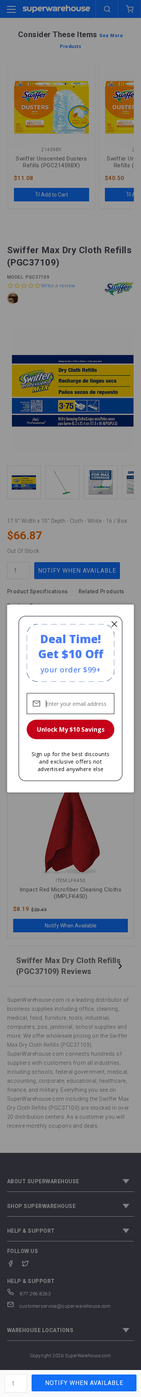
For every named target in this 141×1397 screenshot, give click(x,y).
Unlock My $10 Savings (71, 729)
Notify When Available (84, 1382)
